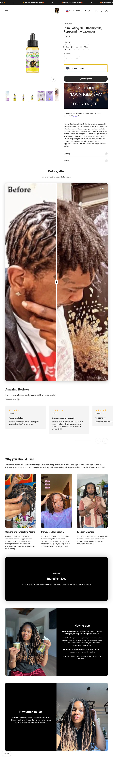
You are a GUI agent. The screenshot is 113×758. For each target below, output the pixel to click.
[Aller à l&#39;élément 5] (41, 96)
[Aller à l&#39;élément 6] (49, 96)
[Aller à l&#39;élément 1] (5, 96)
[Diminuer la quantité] (67, 58)
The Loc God (68, 23)
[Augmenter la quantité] (77, 58)
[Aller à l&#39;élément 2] (14, 97)
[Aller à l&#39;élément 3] (23, 97)
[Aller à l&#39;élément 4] (32, 97)
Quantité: (67, 53)
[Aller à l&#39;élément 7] (58, 95)
